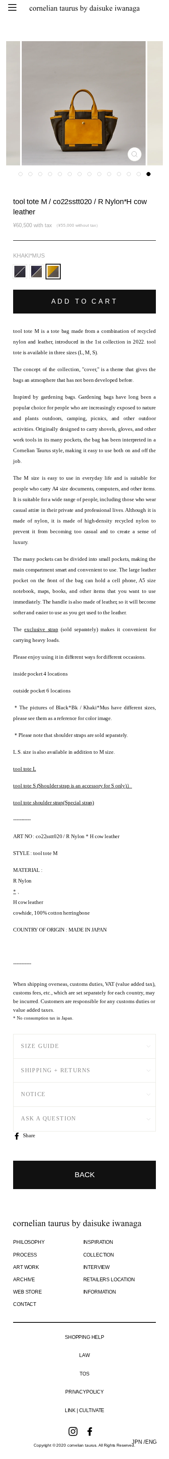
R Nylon (22, 881)
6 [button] (70, 174)
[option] (84, 103)
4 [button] (50, 174)
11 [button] (119, 174)
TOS (84, 1374)
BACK (85, 1175)
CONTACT (24, 1304)
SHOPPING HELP (84, 1337)
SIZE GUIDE (40, 1046)
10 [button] (109, 174)
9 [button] (99, 174)
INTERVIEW (96, 1267)
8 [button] (89, 174)
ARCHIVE (24, 1279)
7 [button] (80, 174)
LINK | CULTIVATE (84, 1410)
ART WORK (26, 1267)
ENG (151, 1442)
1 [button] (20, 174)
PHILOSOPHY (28, 1242)
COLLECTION (98, 1255)
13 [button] (139, 174)
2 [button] (30, 174)
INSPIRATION (98, 1242)
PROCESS (25, 1255)
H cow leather (28, 902)
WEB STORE (27, 1292)
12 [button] (129, 174)
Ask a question (48, 1118)
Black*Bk (20, 272)
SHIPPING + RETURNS (55, 1070)
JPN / (138, 1442)
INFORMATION (99, 1292)
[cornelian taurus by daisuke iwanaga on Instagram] (73, 1431)
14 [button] (148, 174)
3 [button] (40, 174)
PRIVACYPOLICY (84, 1392)
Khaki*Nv (36, 272)
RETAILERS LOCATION (109, 1279)
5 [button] (60, 174)
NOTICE (33, 1094)
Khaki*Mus (29, 255)
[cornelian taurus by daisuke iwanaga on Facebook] (89, 1431)
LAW (84, 1355)
